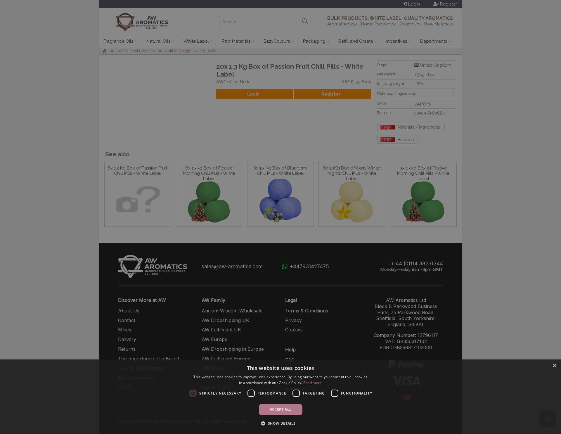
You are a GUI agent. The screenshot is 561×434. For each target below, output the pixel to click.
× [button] (554, 366)
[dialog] (280, 396)
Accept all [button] (281, 409)
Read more (312, 382)
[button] (280, 423)
